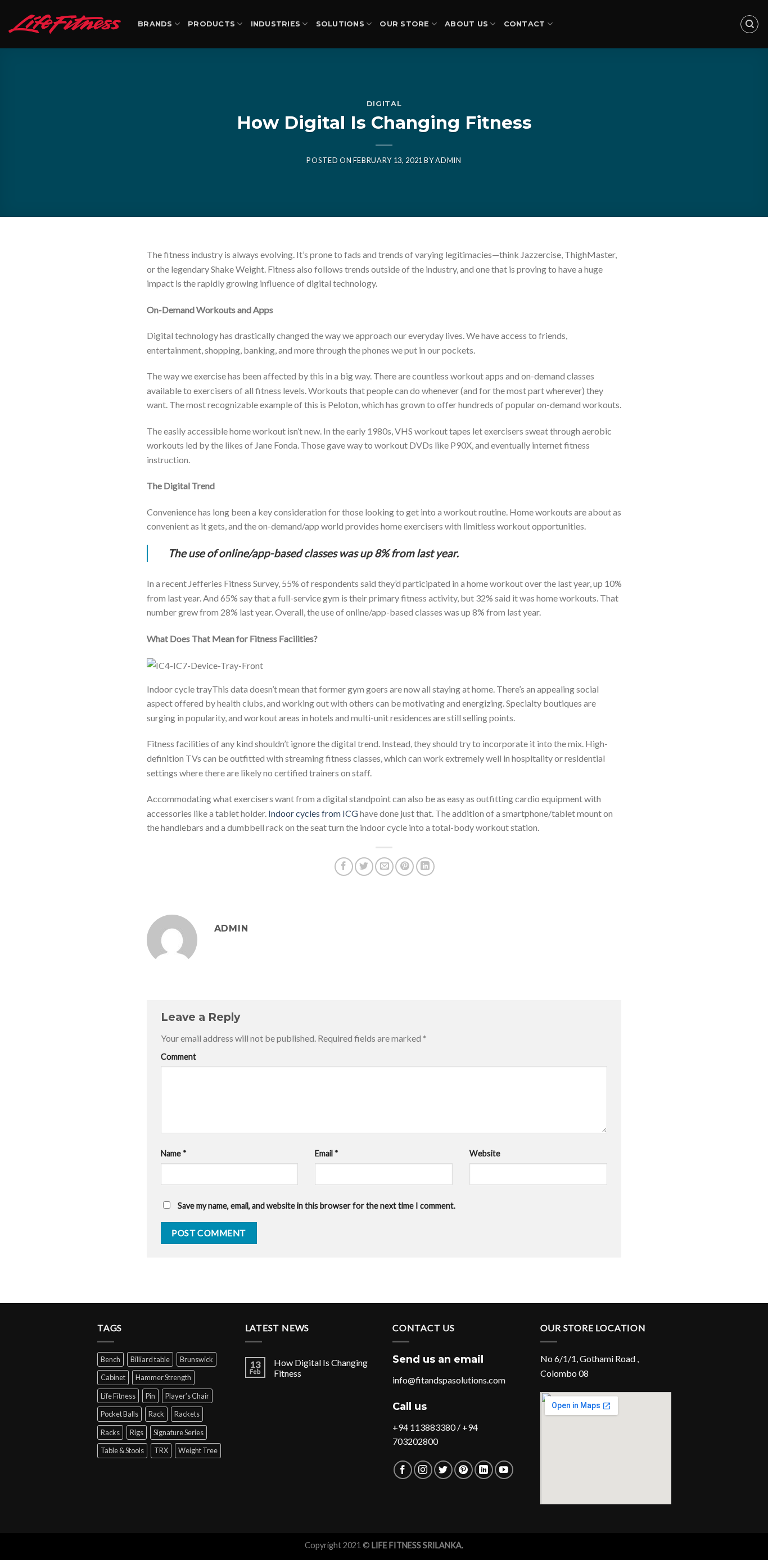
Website (484, 1153)
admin (448, 160)
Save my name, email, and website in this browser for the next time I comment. (316, 1205)
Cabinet (113, 1377)
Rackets (187, 1413)
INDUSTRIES (276, 24)
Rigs (136, 1432)
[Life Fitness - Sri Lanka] (64, 24)
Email (326, 1153)
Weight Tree (198, 1450)
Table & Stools (122, 1450)
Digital (384, 104)
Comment (178, 1056)
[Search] (749, 24)
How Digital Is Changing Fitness (321, 1367)
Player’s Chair (187, 1395)
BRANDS (155, 24)
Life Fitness (118, 1395)
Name (174, 1153)
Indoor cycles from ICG (313, 813)
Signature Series (178, 1432)
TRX (161, 1450)
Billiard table (150, 1359)
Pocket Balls (119, 1413)
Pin (150, 1395)
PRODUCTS (211, 24)
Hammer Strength (163, 1377)
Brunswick (196, 1359)
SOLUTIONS (340, 24)
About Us (466, 24)
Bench (110, 1359)
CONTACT (524, 24)
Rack (156, 1413)
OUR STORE (404, 24)
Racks (110, 1432)
